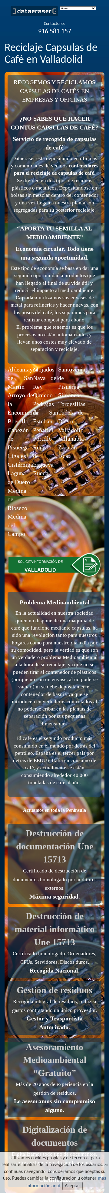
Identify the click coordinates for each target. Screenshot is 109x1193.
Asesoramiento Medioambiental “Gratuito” (54, 1060)
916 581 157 (54, 31)
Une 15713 (54, 942)
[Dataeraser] (37, 12)
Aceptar (72, 1186)
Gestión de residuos (54, 990)
